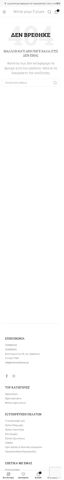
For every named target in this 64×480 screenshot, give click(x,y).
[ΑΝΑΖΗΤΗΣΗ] (55, 83)
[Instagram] (13, 376)
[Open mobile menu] (4, 11)
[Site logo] (28, 11)
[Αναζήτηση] (49, 11)
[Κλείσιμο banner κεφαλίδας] (57, 3)
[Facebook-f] (6, 376)
